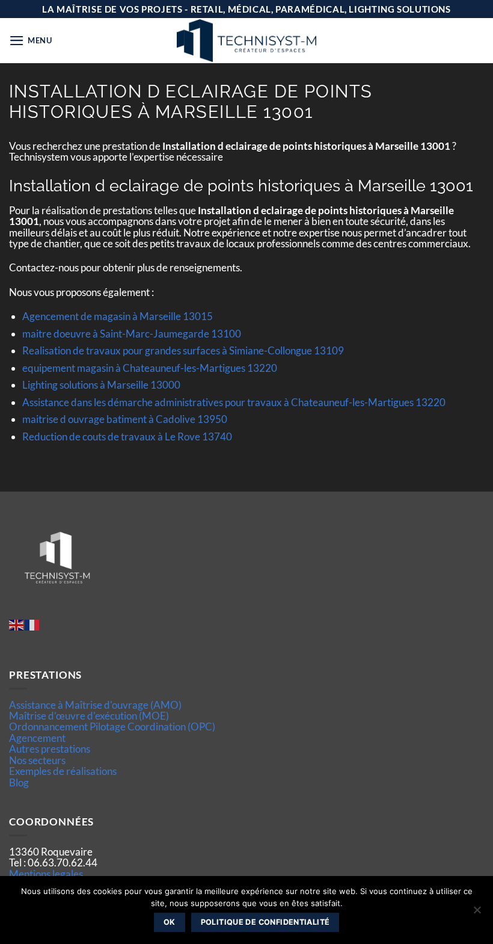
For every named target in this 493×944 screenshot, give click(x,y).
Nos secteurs (37, 760)
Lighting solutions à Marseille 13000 (101, 384)
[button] (30, 40)
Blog (19, 782)
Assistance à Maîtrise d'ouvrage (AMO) (95, 705)
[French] (32, 623)
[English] (17, 623)
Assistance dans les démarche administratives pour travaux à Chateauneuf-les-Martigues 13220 (234, 402)
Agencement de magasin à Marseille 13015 (117, 316)
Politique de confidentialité (265, 922)
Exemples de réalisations (63, 771)
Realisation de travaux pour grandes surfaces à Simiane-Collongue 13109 (183, 350)
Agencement (37, 738)
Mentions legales (46, 874)
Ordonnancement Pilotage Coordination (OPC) (112, 726)
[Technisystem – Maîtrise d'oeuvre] (246, 40)
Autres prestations (49, 748)
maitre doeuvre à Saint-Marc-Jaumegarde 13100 (131, 333)
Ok (170, 922)
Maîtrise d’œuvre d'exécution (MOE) (89, 715)
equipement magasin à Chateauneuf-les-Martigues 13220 (149, 368)
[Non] (477, 913)
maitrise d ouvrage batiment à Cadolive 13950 (124, 419)
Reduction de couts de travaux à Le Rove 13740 (127, 436)
